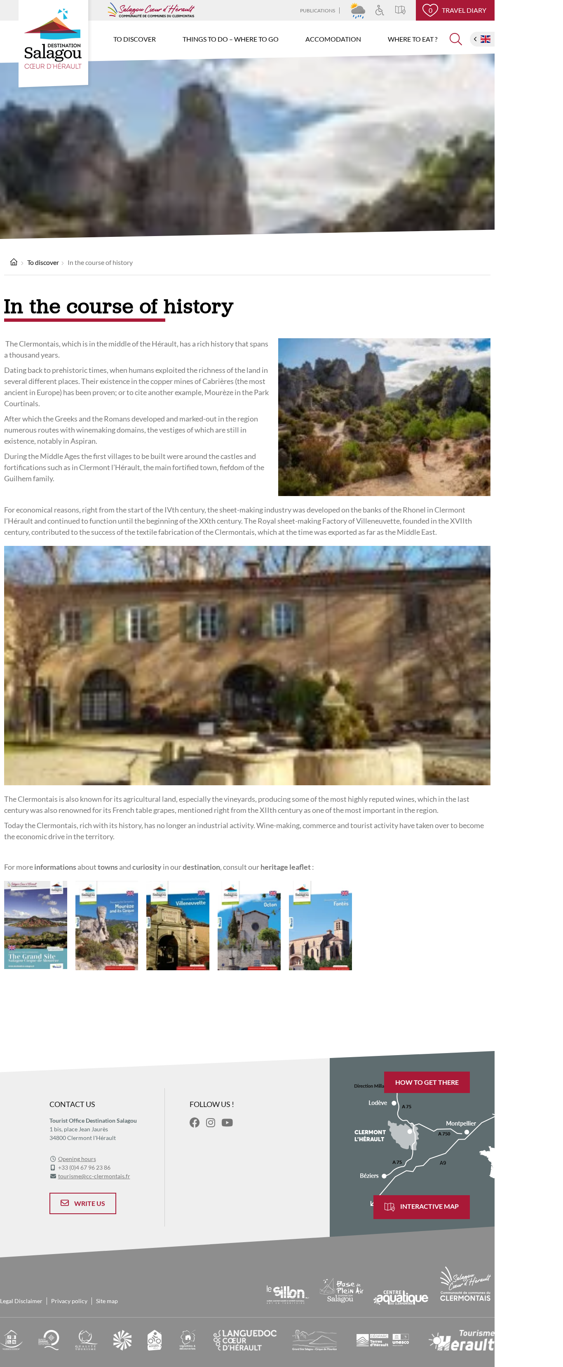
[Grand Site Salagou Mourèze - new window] (314, 1339)
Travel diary (458, 10)
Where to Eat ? (412, 39)
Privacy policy (69, 1300)
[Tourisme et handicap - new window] (11, 1339)
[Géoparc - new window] (382, 1339)
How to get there (427, 1082)
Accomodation (333, 39)
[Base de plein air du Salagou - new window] (342, 1289)
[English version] (485, 39)
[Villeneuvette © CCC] (177, 924)
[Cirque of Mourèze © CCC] (106, 924)
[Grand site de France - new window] (122, 1339)
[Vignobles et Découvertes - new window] (187, 1339)
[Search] (456, 43)
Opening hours (77, 1158)
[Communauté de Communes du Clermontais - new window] (465, 1283)
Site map (107, 1300)
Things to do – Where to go (231, 39)
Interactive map (429, 1206)
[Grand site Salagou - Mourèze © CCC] (35, 924)
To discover (134, 39)
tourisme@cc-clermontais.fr (94, 1176)
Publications (317, 10)
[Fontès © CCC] (320, 924)
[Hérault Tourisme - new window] (462, 1339)
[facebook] (195, 1122)
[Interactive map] (405, 10)
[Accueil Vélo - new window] (155, 1339)
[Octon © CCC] (249, 924)
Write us (89, 1203)
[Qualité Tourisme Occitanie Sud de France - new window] (48, 1339)
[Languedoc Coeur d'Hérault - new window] (245, 1339)
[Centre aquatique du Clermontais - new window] (400, 1297)
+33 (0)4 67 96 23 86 (84, 1167)
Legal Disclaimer (21, 1300)
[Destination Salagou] (55, 45)
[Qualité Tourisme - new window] (86, 1339)
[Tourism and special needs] (385, 10)
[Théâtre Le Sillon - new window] (287, 1293)
